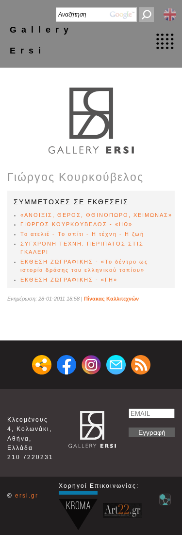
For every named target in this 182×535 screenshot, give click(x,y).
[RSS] (140, 364)
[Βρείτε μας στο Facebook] (66, 364)
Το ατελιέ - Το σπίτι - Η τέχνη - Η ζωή (82, 234)
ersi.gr (26, 495)
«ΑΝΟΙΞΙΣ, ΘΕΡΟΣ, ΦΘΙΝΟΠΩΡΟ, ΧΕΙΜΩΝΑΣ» (96, 215)
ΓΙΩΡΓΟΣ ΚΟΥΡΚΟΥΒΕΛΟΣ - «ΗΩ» (76, 224)
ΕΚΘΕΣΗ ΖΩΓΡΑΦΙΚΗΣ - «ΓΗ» (68, 280)
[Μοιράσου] (41, 364)
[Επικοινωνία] (116, 364)
